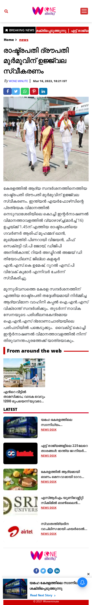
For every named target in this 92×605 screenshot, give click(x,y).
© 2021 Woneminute (46, 601)
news (23, 39)
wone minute (18, 81)
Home (9, 39)
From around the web (34, 350)
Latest (10, 409)
